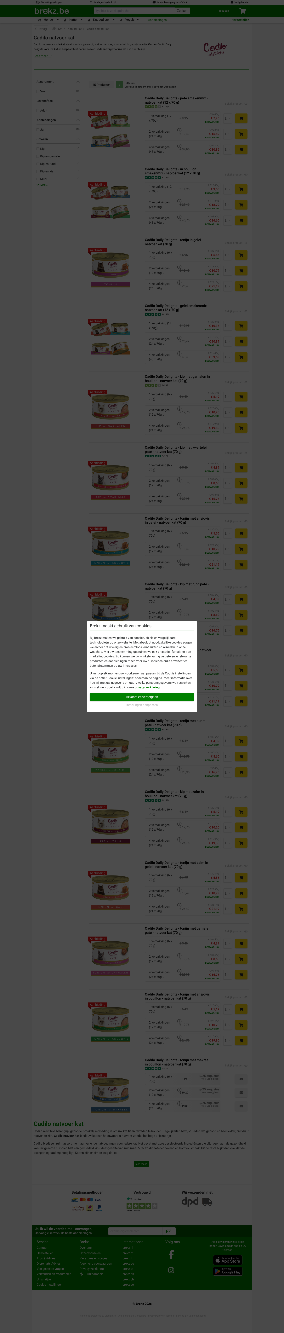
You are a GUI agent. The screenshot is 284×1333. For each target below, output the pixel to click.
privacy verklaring (147, 687)
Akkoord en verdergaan (142, 697)
